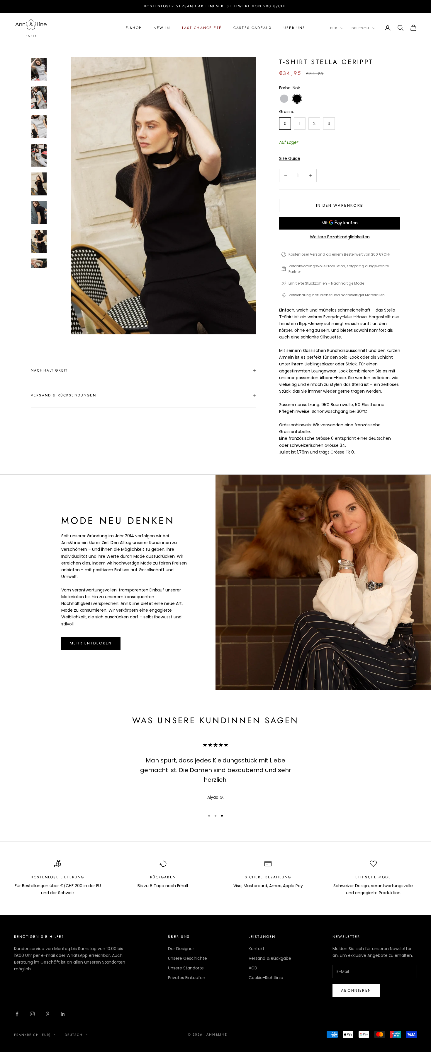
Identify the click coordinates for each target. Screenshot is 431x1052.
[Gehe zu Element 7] (39, 241)
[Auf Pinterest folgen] (47, 1014)
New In (162, 27)
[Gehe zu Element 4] (39, 155)
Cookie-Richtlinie (266, 978)
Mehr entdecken (91, 643)
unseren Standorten (104, 962)
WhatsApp (77, 955)
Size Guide (289, 158)
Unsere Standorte (186, 968)
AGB (253, 968)
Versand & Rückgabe (270, 958)
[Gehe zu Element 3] (39, 126)
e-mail (48, 955)
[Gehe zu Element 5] (39, 184)
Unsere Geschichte (187, 958)
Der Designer (181, 949)
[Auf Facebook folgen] (17, 1014)
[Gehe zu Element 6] (39, 213)
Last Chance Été (202, 27)
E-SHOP (134, 27)
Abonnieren (356, 990)
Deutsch (360, 28)
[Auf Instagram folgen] (32, 1014)
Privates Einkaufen (186, 978)
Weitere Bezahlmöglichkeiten (340, 237)
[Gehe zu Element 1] (39, 69)
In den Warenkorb (339, 205)
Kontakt (256, 949)
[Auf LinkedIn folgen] (63, 1014)
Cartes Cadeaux (252, 27)
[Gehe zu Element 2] (39, 98)
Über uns (294, 27)
